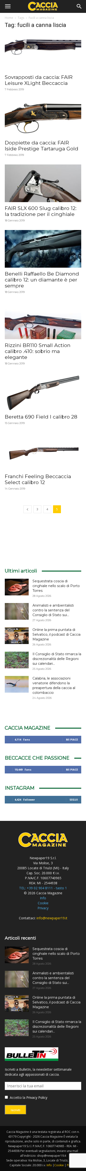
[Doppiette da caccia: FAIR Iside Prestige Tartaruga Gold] (43, 118)
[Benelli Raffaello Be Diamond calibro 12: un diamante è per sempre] (43, 249)
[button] (7, 6)
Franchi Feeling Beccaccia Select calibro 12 (38, 479)
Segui (74, 799)
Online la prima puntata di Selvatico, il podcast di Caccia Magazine (56, 634)
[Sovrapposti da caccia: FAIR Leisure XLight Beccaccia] (43, 52)
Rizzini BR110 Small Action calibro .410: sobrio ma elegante (37, 351)
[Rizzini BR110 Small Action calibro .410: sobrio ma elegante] (43, 320)
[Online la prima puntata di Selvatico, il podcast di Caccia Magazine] (17, 635)
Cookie (43, 903)
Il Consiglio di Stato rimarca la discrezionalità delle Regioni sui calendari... (56, 659)
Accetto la (17, 1097)
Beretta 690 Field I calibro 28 (41, 417)
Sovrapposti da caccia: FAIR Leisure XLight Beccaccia (39, 80)
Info (43, 898)
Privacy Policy (36, 1097)
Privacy (43, 908)
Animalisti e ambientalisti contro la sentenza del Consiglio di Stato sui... (53, 610)
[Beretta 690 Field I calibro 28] (43, 392)
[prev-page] (27, 509)
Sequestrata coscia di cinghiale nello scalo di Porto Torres (56, 586)
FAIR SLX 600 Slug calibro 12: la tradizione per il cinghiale (40, 211)
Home (9, 18)
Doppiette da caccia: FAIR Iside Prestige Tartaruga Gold (41, 146)
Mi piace (72, 739)
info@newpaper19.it (52, 918)
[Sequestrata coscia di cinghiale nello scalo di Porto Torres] (17, 587)
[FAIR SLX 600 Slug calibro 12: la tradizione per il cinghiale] (43, 183)
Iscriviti (15, 1110)
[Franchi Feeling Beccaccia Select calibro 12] (43, 451)
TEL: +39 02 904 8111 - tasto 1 (43, 888)
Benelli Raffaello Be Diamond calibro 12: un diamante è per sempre (42, 280)
